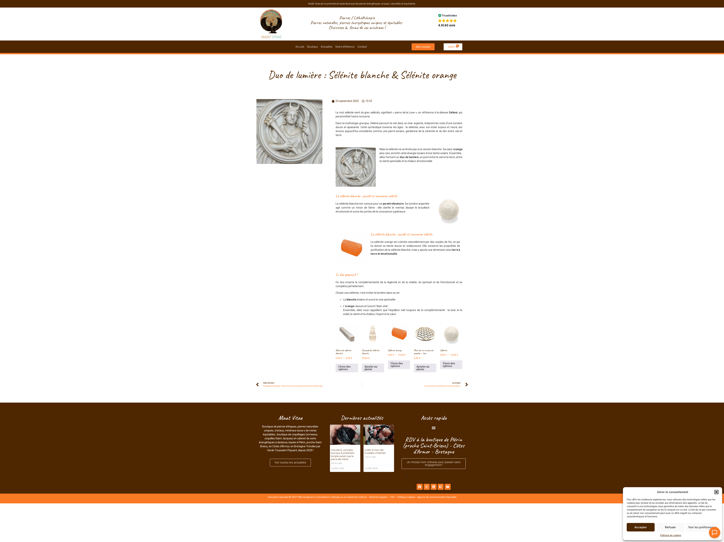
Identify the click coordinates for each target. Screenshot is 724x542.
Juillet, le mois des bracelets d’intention (375, 452)
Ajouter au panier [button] (370, 368)
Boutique (312, 46)
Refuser (670, 527)
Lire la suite (336, 463)
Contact (362, 46)
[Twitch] (441, 487)
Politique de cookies (670, 535)
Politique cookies (406, 497)
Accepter (640, 527)
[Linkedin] (434, 487)
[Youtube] (448, 487)
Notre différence (344, 46)
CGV (392, 497)
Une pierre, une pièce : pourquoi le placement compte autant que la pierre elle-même (342, 455)
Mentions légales (378, 497)
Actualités (326, 46)
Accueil (299, 46)
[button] (716, 492)
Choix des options (344, 368)
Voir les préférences (702, 527)
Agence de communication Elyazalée (436, 497)
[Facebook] (420, 487)
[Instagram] (427, 487)
